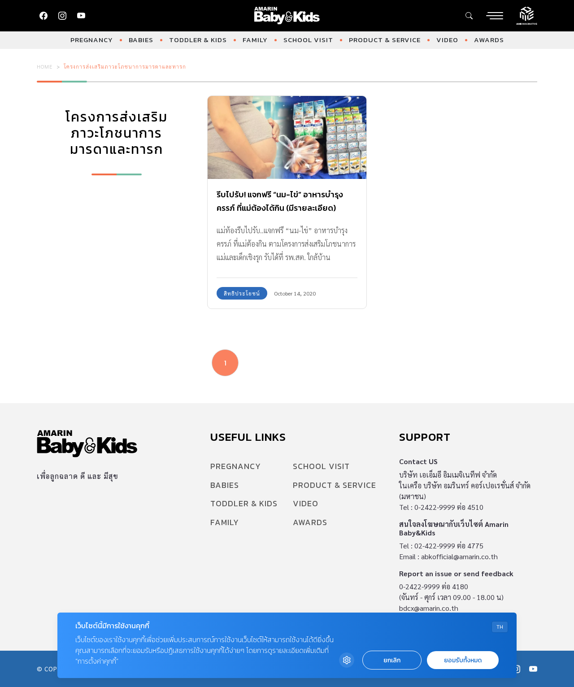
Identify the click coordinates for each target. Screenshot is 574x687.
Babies (141, 40)
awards (489, 40)
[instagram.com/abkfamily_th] (62, 15)
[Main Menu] (494, 16)
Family (255, 40)
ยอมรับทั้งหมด (463, 660)
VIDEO (447, 40)
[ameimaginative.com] (526, 14)
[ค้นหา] (469, 15)
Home (45, 66)
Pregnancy (91, 40)
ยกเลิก (391, 660)
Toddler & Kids (198, 40)
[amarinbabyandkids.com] (287, 15)
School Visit (308, 40)
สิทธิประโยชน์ (242, 293)
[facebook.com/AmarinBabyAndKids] (43, 15)
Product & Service (385, 40)
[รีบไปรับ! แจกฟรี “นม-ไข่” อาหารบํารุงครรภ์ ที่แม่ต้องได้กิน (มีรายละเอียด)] (287, 137)
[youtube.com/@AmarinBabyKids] (81, 15)
